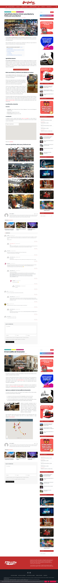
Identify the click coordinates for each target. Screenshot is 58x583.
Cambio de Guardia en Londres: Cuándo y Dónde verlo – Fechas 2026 (49, 90)
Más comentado (46, 83)
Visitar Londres (11, 6)
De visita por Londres (8, 349)
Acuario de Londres (47, 179)
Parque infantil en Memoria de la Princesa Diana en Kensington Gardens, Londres (48, 87)
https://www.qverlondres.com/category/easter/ (30, 311)
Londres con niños (32, 6)
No (48, 581)
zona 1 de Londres (25, 118)
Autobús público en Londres (45, 122)
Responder (35, 241)
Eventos (43, 6)
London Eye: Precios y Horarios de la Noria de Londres (48, 145)
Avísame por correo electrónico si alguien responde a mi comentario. (15, 339)
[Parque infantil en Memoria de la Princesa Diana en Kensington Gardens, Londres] (41, 87)
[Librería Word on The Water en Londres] (21, 225)
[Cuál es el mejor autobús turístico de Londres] (41, 94)
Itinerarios (45, 575)
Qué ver (18, 6)
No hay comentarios (15, 353)
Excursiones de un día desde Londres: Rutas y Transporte (9, 229)
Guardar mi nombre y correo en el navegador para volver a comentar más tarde (18, 337)
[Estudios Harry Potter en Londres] (41, 149)
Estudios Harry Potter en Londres (48, 148)
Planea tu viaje (24, 6)
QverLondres (9, 316)
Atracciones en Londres (31, 575)
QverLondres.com (12, 243)
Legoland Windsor (47, 210)
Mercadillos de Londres (20, 349)
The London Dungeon (46, 199)
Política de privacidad (53, 581)
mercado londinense (20, 379)
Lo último (41, 83)
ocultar (21, 47)
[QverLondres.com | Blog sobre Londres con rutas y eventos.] (28, 2)
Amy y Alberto (24, 17)
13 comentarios (15, 17)
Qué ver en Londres (14, 575)
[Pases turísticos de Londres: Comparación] (41, 153)
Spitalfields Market (20, 386)
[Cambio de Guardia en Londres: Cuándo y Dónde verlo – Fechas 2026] (41, 91)
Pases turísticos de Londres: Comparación (47, 153)
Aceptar (46, 581)
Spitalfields (11, 141)
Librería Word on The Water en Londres (21, 229)
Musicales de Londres (22, 575)
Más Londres (13, 349)
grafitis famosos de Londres (10, 100)
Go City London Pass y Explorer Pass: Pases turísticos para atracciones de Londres (48, 137)
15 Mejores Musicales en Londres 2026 (31, 229)
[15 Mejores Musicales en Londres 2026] (32, 225)
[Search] (56, 7)
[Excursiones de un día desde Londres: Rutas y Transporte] (9, 225)
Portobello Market (13, 386)
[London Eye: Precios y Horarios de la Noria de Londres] (41, 145)
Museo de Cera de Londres (46, 189)
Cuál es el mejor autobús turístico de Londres (48, 94)
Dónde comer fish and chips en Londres (46, 120)
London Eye (47, 168)
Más (38, 6)
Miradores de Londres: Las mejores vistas (46, 468)
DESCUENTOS (49, 6)
